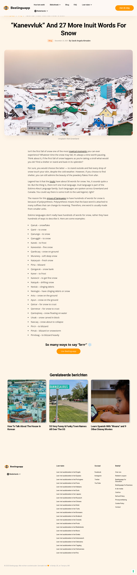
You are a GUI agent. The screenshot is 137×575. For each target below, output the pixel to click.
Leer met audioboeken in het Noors (68, 531)
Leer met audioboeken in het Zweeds (68, 520)
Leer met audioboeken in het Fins (67, 553)
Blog (67, 5)
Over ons (118, 472)
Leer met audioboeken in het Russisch (69, 498)
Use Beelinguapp (68, 351)
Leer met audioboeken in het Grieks (68, 534)
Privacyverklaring (121, 500)
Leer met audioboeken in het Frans (68, 483)
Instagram (98, 476)
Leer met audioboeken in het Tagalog (68, 545)
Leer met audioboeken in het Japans (68, 494)
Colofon (118, 492)
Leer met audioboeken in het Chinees (68, 501)
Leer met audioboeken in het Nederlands (70, 527)
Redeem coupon (120, 476)
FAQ (75, 5)
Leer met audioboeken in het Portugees (69, 479)
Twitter (97, 479)
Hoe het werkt (39, 5)
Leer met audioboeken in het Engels (68, 472)
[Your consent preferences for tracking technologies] (133, 571)
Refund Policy (120, 496)
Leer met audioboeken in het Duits (67, 490)
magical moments (78, 151)
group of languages (56, 198)
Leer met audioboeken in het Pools (68, 523)
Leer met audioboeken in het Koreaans (69, 512)
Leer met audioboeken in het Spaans (68, 476)
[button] (55, 5)
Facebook (98, 472)
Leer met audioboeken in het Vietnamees (70, 549)
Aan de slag (125, 8)
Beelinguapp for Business (124, 485)
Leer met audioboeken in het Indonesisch (70, 538)
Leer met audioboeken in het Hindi (67, 505)
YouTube (98, 483)
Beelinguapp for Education (120, 480)
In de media (119, 489)
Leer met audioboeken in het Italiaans (69, 487)
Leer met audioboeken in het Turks (68, 509)
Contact (118, 507)
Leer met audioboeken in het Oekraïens (69, 542)
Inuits (52, 181)
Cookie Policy (119, 503)
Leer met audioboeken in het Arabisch (69, 516)
